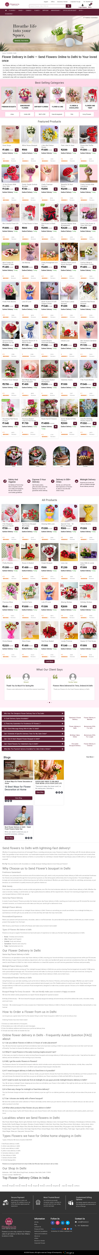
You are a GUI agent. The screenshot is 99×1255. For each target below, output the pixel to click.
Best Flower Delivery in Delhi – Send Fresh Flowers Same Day (18, 828)
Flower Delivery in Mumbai (89, 718)
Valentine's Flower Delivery (75, 718)
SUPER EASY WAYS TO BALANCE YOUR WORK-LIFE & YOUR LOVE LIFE (48, 782)
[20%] (11, 513)
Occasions (8, 14)
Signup (84, 7)
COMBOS (28, 10)
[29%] (11, 591)
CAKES (20, 10)
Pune (29, 1185)
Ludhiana (77, 1185)
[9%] (69, 513)
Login (80, 7)
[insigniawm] (68, 1252)
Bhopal (11, 1185)
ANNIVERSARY (55, 10)
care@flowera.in (83, 1222)
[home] (5, 10)
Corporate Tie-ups (75, 1)
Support (46, 1)
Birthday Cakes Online (75, 736)
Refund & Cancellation (40, 1231)
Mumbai (4, 1185)
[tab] (33, 713)
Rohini (22, 1129)
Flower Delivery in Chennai (89, 744)
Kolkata (23, 1185)
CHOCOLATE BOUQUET (69, 10)
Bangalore (56, 1185)
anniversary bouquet (71, 957)
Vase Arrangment (57, 114)
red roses (13, 889)
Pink (72, 114)
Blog (35, 1224)
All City (36, 1222)
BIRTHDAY (46, 10)
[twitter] (68, 1223)
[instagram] (58, 1223)
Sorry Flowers (87, 114)
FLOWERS (12, 10)
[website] (12, 4)
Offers (53, 1)
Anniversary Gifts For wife (89, 727)
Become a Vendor (62, 1)
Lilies (12, 114)
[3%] (69, 630)
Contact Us (37, 1226)
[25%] (30, 630)
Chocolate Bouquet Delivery (74, 744)
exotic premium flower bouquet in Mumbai (46, 1067)
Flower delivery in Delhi (75, 727)
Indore (17, 1185)
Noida (42, 1185)
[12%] (30, 552)
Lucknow (48, 1185)
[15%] (49, 513)
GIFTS (80, 10)
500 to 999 (42, 114)
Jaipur (64, 1185)
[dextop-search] (68, 6)
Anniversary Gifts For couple (89, 736)
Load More (49, 661)
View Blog (18, 798)
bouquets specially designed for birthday (41, 998)
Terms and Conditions (40, 1233)
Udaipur (69, 1185)
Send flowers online (70, 857)
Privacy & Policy (39, 1229)
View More (89, 757)
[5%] (30, 591)
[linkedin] (63, 1223)
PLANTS (37, 10)
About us (37, 1236)
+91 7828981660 (88, 1)
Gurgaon (35, 1185)
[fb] (53, 1223)
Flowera (31, 1252)
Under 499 (27, 114)
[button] (47, 702)
